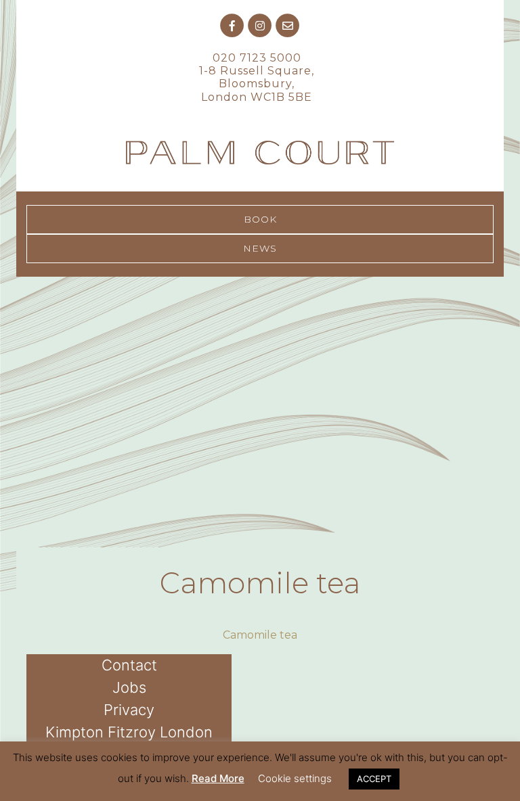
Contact (129, 665)
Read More (218, 778)
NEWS (260, 248)
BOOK (260, 219)
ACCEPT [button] (374, 778)
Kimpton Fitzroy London (129, 732)
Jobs (129, 687)
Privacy (129, 709)
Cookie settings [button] (295, 778)
